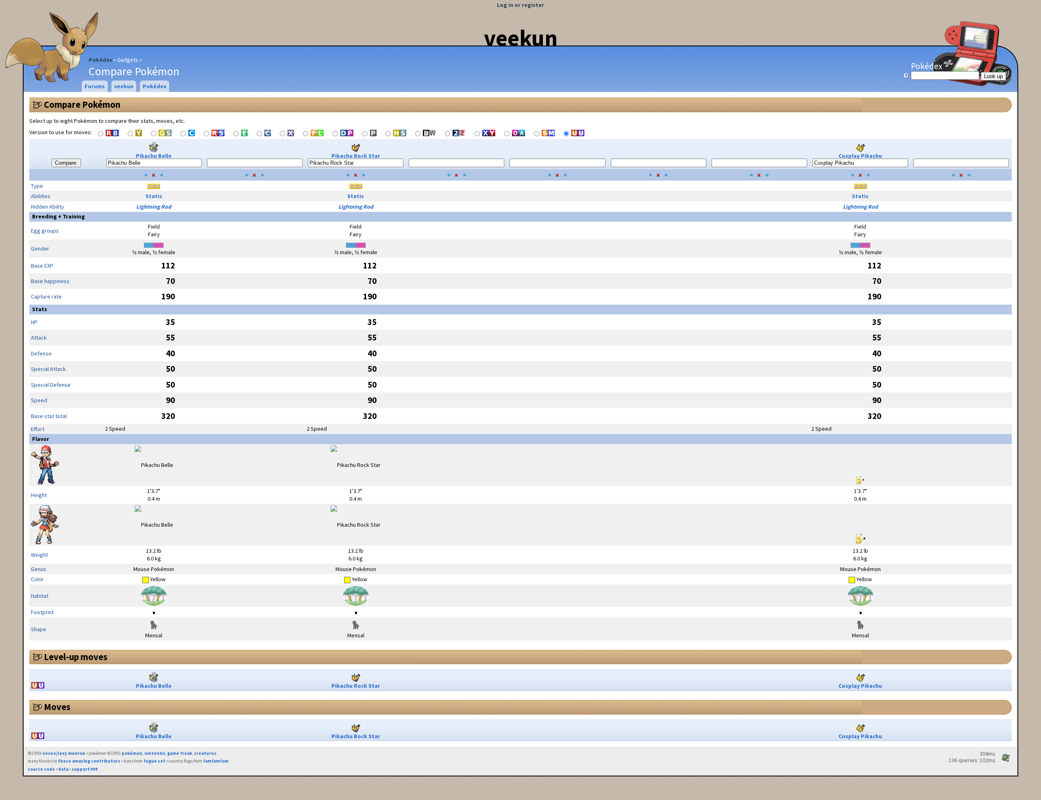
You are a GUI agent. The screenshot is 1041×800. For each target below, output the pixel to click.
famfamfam (216, 761)
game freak (179, 753)
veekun (521, 38)
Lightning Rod (153, 206)
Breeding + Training (58, 216)
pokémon (132, 753)
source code (41, 769)
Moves (57, 707)
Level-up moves (75, 657)
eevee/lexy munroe (63, 753)
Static (154, 196)
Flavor (40, 439)
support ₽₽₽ (85, 769)
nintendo (154, 753)
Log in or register (520, 5)
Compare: (66, 163)
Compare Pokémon (82, 104)
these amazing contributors (89, 761)
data (63, 769)
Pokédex (100, 59)
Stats (39, 309)
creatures (205, 753)
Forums (95, 86)
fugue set (155, 761)
